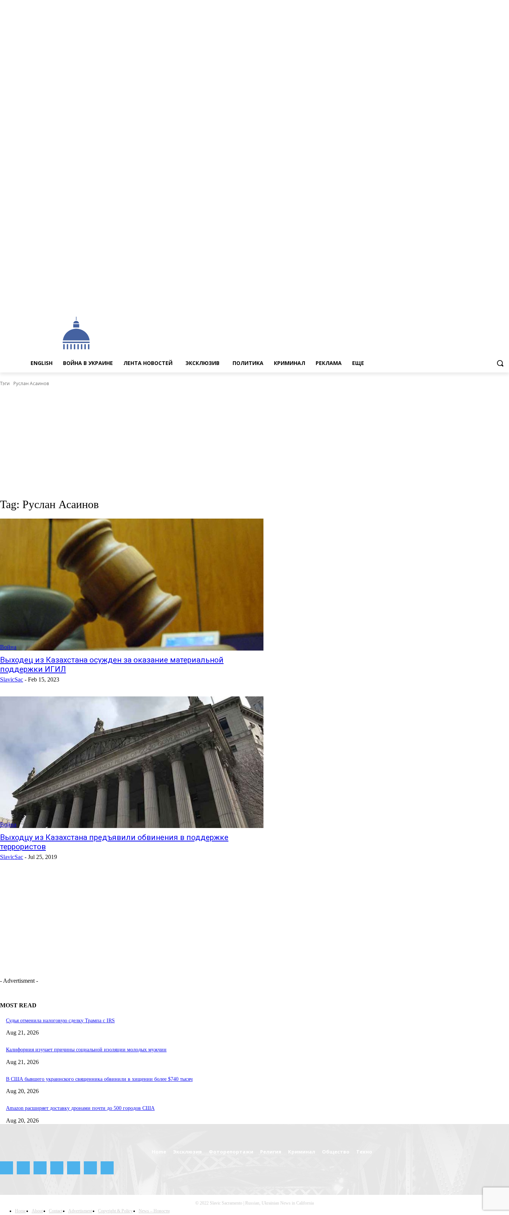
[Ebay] (432, 300)
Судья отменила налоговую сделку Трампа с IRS (60, 1020)
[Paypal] (463, 300)
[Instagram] (453, 300)
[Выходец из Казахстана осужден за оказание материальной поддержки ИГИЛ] (131, 585)
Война (8, 647)
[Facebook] (442, 300)
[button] (500, 363)
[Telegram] (474, 300)
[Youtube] (504, 300)
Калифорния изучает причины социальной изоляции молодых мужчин (86, 1049)
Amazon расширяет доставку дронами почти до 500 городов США (80, 1108)
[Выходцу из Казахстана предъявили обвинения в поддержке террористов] (131, 762)
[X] (494, 300)
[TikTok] (484, 300)
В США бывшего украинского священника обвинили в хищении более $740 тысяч (99, 1079)
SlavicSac (11, 679)
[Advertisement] (288, 332)
